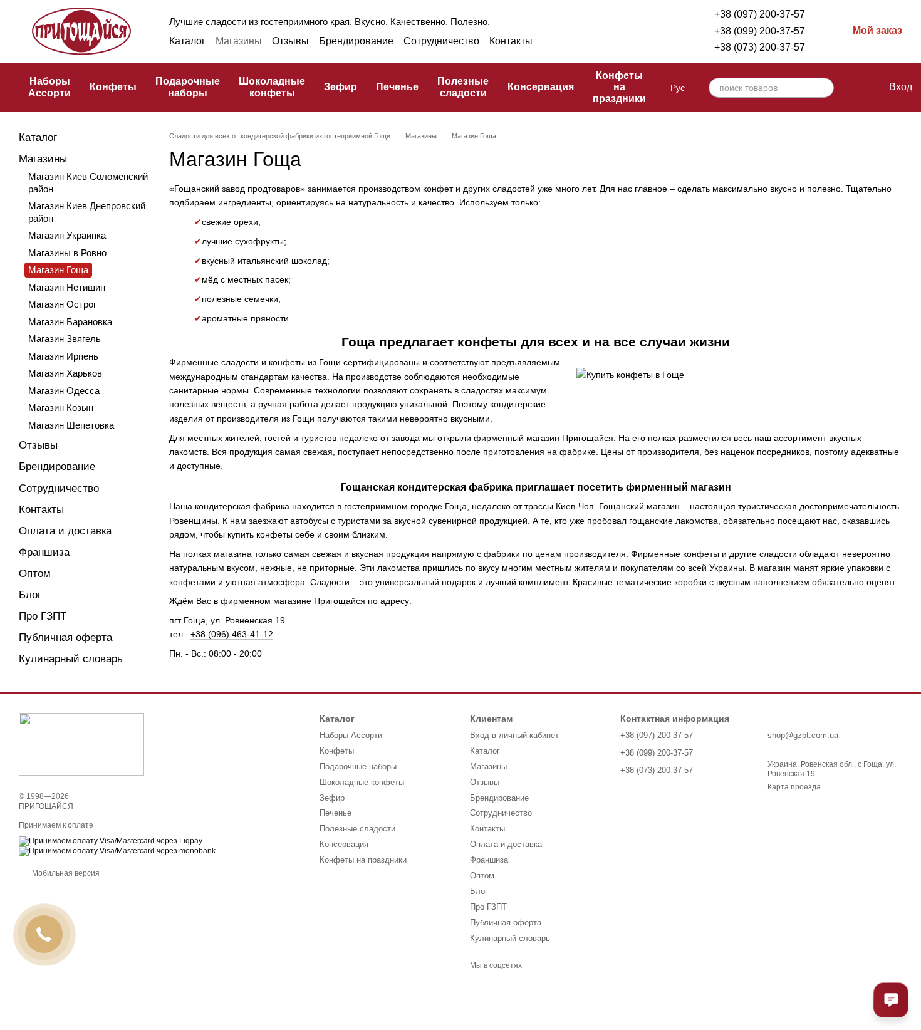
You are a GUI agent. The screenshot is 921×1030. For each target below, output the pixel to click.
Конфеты (113, 86)
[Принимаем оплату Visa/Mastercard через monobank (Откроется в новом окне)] (117, 851)
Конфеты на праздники (619, 87)
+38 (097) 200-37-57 (759, 14)
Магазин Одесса (64, 390)
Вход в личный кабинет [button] (514, 735)
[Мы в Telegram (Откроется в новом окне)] (624, 41)
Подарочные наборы (187, 87)
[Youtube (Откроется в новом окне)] (654, 41)
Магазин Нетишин (66, 287)
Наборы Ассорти (49, 87)
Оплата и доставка (65, 531)
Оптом (35, 574)
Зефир (340, 86)
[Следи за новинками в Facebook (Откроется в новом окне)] (594, 41)
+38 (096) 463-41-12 (231, 634)
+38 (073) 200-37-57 (759, 47)
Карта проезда (794, 787)
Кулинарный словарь (71, 659)
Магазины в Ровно (67, 252)
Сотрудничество (441, 41)
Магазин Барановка (70, 321)
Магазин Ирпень (63, 356)
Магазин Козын (60, 407)
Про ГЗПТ (42, 616)
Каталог (187, 41)
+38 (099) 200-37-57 (759, 31)
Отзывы (290, 41)
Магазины (239, 41)
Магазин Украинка (67, 235)
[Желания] (852, 87)
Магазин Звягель (64, 338)
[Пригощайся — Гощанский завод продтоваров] (81, 743)
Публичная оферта (65, 637)
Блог (30, 595)
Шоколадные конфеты (272, 87)
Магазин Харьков (65, 373)
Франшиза (44, 552)
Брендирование (356, 41)
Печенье (397, 86)
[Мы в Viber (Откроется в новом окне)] (639, 41)
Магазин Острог (62, 304)
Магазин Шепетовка (71, 425)
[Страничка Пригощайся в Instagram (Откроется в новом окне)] (609, 41)
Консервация (540, 86)
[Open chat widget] (890, 999)
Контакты (511, 41)
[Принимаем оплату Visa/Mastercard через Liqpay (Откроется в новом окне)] (110, 841)
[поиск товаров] (824, 88)
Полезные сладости (463, 87)
